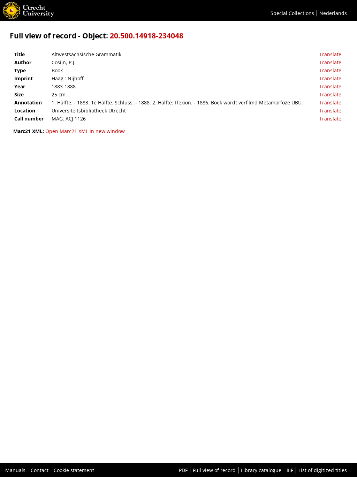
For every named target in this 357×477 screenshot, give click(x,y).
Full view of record (214, 470)
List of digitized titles (322, 470)
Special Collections (292, 13)
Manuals (15, 470)
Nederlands (333, 13)
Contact (39, 470)
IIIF (290, 470)
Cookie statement (74, 470)
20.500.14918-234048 (146, 36)
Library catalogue (261, 470)
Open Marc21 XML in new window (85, 131)
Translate (330, 54)
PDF (183, 470)
